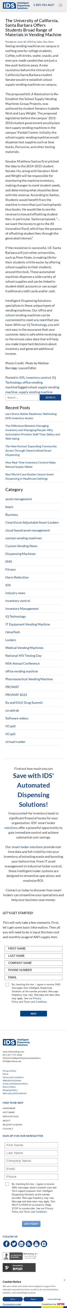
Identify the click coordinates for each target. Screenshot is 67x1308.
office (42, 310)
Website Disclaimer (12, 1080)
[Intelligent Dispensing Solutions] (16, 5)
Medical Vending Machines (24, 648)
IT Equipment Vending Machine (27, 624)
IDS (22, 377)
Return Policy (9, 1087)
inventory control (38, 377)
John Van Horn (45, 41)
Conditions (41, 1001)
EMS (8, 561)
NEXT (33, 1013)
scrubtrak (12, 710)
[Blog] (29, 1244)
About (7, 1120)
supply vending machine (36, 392)
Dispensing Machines (20, 554)
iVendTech (12, 632)
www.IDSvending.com (13, 1051)
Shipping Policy (10, 1090)
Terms (27, 1001)
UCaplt (10, 734)
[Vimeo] (44, 1244)
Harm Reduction (17, 577)
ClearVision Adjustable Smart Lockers (32, 522)
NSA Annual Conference (22, 663)
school (10, 315)
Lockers (10, 640)
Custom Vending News (21, 546)
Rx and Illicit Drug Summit (24, 702)
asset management (18, 499)
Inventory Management (22, 608)
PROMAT (12, 687)
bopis (9, 507)
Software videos (16, 718)
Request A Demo (12, 1124)
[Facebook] (6, 1244)
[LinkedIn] (21, 1244)
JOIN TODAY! (31, 1224)
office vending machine (21, 671)
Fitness (10, 569)
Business (11, 515)
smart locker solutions (27, 847)
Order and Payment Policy (15, 1083)
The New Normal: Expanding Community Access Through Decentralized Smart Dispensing (31, 450)
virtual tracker (15, 742)
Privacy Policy (9, 1071)
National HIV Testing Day (23, 655)
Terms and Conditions (13, 1077)
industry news (15, 593)
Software (9, 1112)
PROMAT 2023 (16, 695)
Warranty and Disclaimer (15, 1093)
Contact (8, 1128)
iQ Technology (37, 325)
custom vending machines (23, 538)
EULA (5, 1074)
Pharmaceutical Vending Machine (29, 679)
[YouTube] (36, 1244)
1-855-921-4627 (43, 4)
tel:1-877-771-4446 (12, 1054)
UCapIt (10, 726)
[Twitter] (14, 1244)
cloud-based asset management (27, 530)
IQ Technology (15, 616)
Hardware (9, 1108)
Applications (11, 1116)
